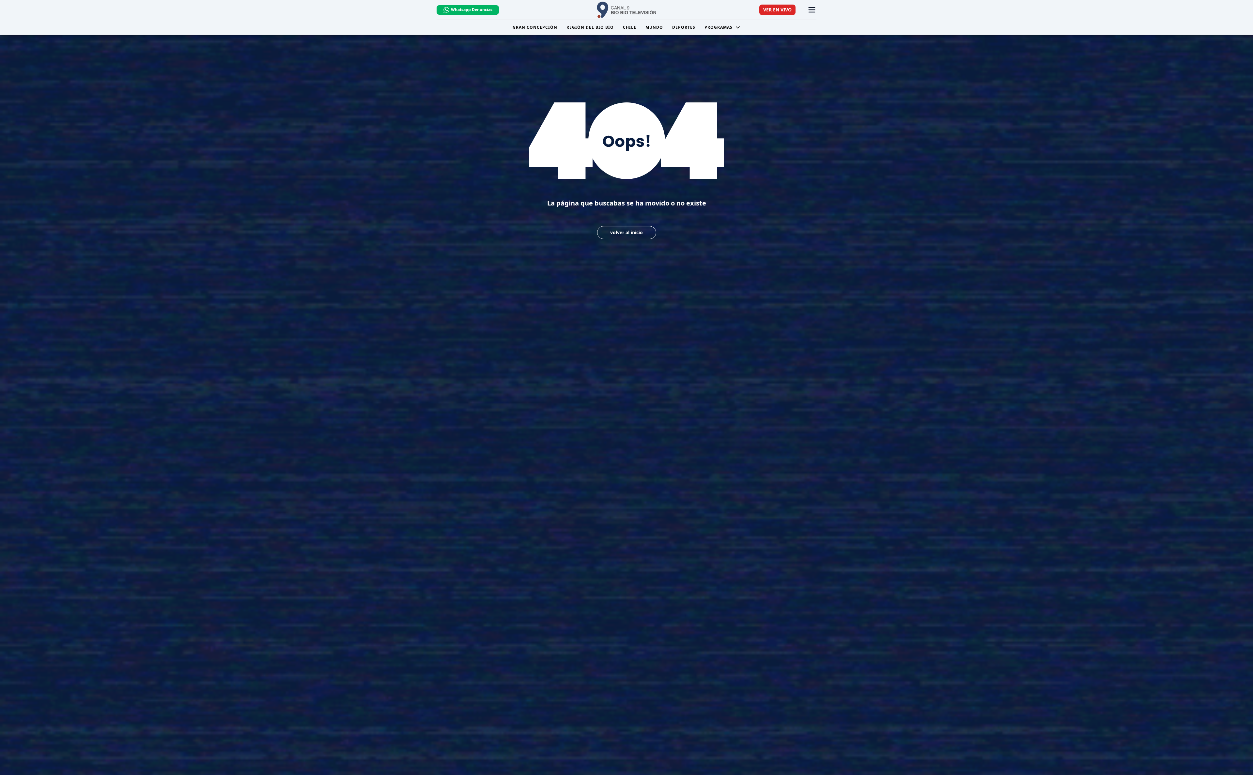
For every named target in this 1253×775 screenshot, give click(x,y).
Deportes (683, 27)
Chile (629, 27)
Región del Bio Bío (590, 27)
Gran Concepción (535, 27)
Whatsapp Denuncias (471, 9)
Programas (718, 27)
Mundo (654, 27)
